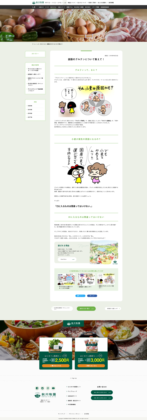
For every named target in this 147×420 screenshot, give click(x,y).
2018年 (30, 113)
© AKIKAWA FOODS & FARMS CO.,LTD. (71, 418)
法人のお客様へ (102, 2)
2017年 (30, 117)
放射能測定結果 (105, 7)
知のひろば (53, 7)
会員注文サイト (72, 396)
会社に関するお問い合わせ (100, 392)
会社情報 (86, 414)
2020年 (30, 106)
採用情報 (111, 2)
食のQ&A (87, 7)
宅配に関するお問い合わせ (100, 398)
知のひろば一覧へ (85, 308)
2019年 (30, 109)
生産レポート (61, 7)
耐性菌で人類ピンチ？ (112, 308)
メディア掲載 (95, 7)
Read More (63, 259)
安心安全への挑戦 (79, 7)
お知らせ (41, 7)
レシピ (47, 7)
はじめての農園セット (74, 387)
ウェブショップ (72, 391)
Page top (74, 378)
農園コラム (70, 7)
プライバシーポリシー (74, 414)
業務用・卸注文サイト (74, 401)
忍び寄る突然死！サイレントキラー (62, 308)
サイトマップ (61, 414)
